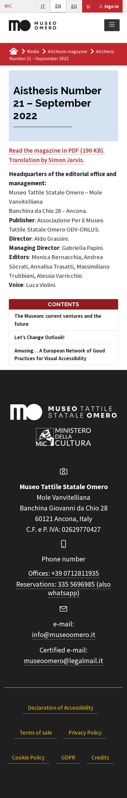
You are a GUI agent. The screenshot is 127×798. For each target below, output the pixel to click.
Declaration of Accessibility (60, 707)
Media (33, 51)
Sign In (111, 6)
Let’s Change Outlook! (39, 337)
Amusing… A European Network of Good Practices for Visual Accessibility (59, 354)
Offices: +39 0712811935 (63, 573)
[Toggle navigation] (112, 25)
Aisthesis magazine (67, 51)
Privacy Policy (85, 732)
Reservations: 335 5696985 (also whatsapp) (63, 588)
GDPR (68, 757)
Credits (100, 757)
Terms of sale (35, 732)
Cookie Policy (28, 757)
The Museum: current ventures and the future (57, 320)
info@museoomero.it (63, 634)
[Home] (32, 25)
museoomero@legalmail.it (63, 660)
